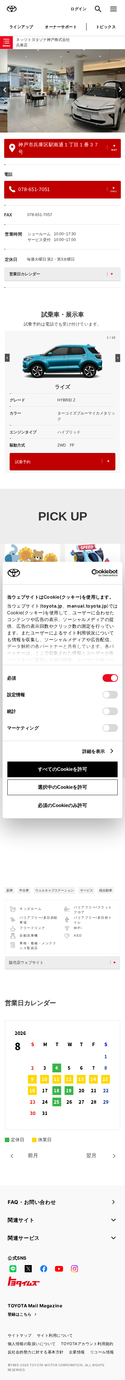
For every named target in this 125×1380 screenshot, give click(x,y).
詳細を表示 (93, 751)
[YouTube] (59, 1269)
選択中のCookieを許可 (62, 787)
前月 (33, 1155)
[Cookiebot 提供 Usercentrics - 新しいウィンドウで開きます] (90, 573)
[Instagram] (74, 1269)
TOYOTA (11, 9)
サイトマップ (20, 1335)
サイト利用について (55, 1335)
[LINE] (13, 1269)
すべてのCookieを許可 (62, 769)
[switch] (110, 694)
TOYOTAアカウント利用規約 (87, 1343)
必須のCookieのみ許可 (62, 805)
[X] (28, 1269)
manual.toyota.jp (87, 606)
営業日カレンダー (24, 274)
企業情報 (77, 1352)
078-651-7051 (34, 189)
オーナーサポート (61, 26)
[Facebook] (43, 1269)
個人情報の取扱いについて (32, 1343)
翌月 (91, 1155)
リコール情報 (102, 1352)
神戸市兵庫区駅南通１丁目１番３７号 (58, 148)
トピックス (106, 26)
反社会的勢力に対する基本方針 (36, 1352)
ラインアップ (21, 26)
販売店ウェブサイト (26, 962)
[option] (62, 91)
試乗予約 (22, 462)
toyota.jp (52, 606)
